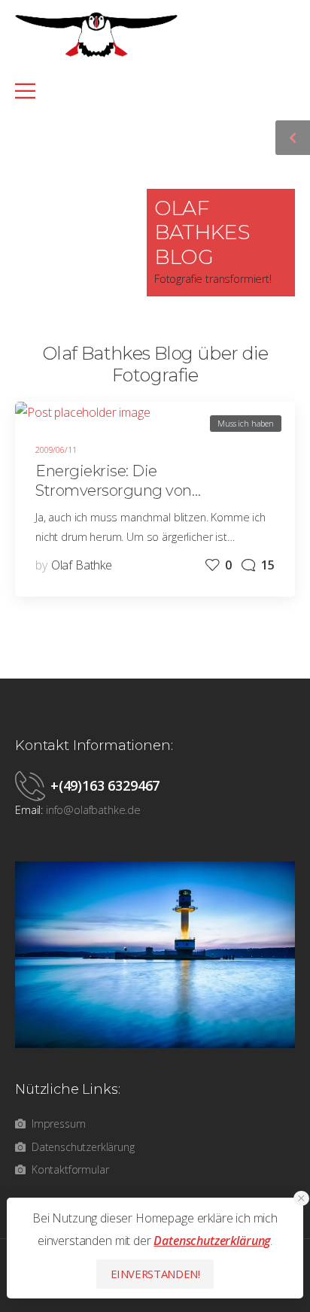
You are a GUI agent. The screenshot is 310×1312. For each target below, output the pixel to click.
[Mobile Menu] (146, 90)
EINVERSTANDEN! (155, 1273)
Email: (29, 810)
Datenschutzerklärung (211, 1240)
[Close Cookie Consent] (301, 1199)
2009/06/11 (55, 449)
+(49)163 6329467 (105, 785)
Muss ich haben (245, 423)
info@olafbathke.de (93, 810)
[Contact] (32, 785)
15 (268, 565)
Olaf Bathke (81, 565)
